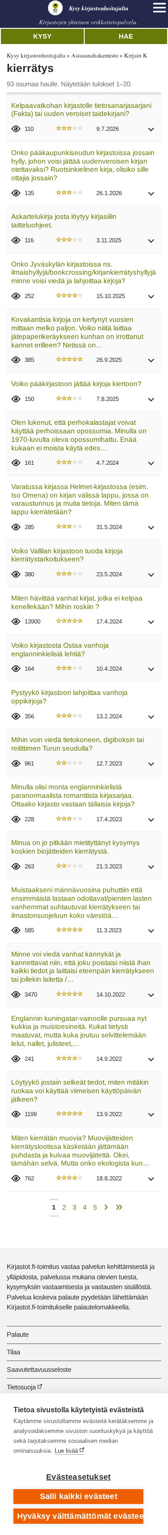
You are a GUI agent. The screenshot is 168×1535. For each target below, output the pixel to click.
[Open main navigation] (159, 7)
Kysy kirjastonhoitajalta (36, 55)
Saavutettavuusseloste (39, 1369)
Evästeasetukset (78, 1477)
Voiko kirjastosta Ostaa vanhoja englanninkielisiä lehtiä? (60, 649)
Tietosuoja (21, 1387)
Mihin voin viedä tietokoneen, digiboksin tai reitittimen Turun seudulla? (77, 744)
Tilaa (13, 1352)
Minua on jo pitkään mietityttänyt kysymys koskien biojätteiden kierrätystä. (75, 847)
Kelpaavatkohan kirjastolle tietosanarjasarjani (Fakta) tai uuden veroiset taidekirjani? (81, 110)
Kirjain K (135, 55)
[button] (151, 132)
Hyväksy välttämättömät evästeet (80, 1516)
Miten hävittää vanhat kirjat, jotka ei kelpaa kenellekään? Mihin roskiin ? (76, 602)
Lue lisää (66, 1450)
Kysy (42, 36)
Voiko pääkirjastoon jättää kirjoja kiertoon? (76, 383)
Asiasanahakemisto (94, 55)
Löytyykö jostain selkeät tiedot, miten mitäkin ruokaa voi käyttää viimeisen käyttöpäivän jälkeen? (80, 1090)
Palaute (18, 1334)
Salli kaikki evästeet (78, 1496)
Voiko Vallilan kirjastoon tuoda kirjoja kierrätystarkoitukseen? (67, 555)
